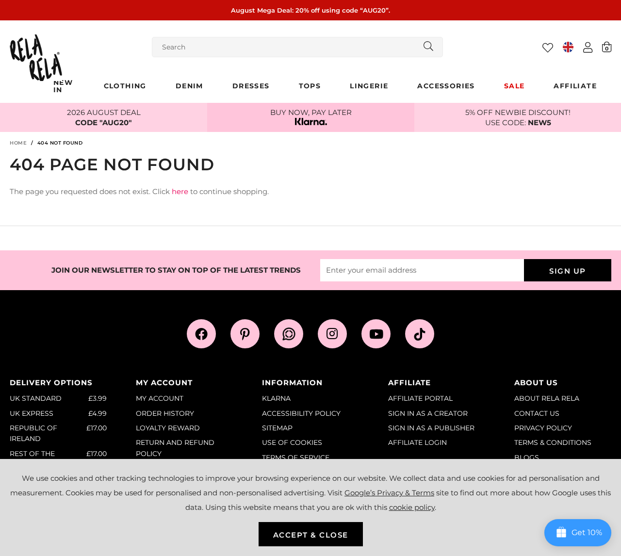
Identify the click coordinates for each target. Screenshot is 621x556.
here (180, 191)
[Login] (587, 47)
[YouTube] (376, 333)
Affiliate (575, 86)
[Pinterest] (245, 333)
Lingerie (369, 86)
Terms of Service (295, 457)
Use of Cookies (292, 442)
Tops (310, 86)
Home (18, 143)
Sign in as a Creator (428, 413)
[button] (606, 46)
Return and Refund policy (175, 448)
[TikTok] (419, 333)
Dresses (251, 86)
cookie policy (412, 507)
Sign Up (567, 271)
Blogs (526, 457)
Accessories (445, 86)
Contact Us (536, 413)
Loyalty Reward (168, 428)
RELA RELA (36, 57)
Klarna (276, 398)
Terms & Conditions (552, 442)
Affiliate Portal (420, 398)
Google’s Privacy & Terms (389, 492)
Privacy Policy (543, 428)
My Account (159, 398)
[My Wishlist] (547, 47)
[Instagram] (332, 333)
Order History (165, 413)
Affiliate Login (417, 442)
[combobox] (297, 47)
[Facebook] (201, 333)
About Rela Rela (546, 398)
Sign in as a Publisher (431, 428)
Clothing (125, 86)
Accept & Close (310, 535)
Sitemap (277, 428)
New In (63, 86)
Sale (514, 86)
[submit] (428, 47)
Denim (189, 86)
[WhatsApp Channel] (288, 333)
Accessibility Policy (301, 413)
